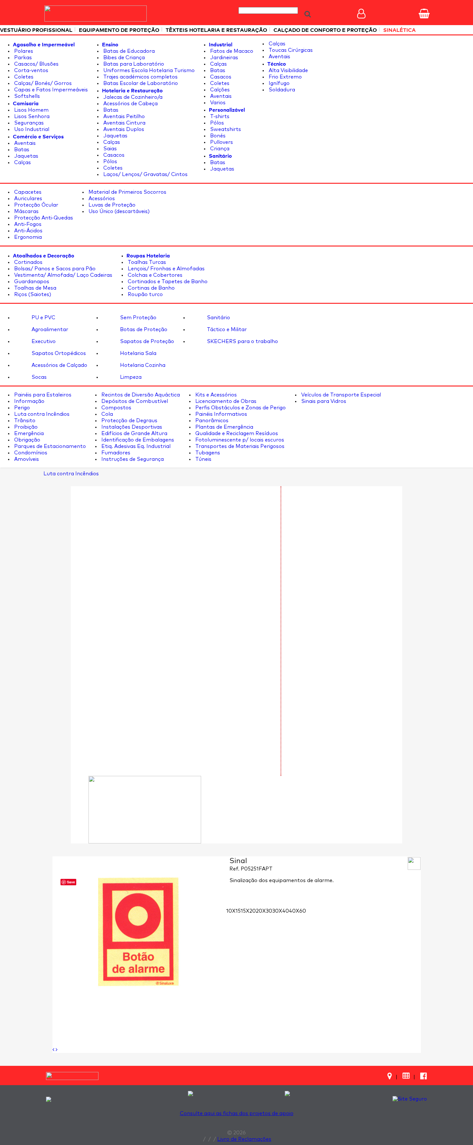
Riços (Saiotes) (32, 294)
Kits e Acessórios (215, 394)
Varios (217, 102)
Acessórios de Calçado (58, 365)
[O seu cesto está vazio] (424, 13)
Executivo (43, 341)
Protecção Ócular (35, 205)
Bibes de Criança (123, 57)
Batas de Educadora (128, 51)
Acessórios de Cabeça (130, 103)
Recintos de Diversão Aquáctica (140, 394)
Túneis (202, 459)
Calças (22, 162)
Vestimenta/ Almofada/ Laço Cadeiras (62, 275)
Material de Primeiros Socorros (126, 192)
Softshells (26, 96)
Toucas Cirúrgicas (290, 50)
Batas (21, 149)
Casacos (113, 155)
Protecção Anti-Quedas (43, 217)
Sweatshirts (225, 129)
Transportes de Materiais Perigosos (239, 446)
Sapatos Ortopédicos (58, 353)
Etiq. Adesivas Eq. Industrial (135, 446)
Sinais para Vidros (323, 401)
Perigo (21, 407)
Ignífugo (278, 83)
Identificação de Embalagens (137, 439)
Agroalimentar (49, 329)
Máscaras (26, 211)
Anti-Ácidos (27, 230)
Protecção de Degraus (128, 420)
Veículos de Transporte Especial (340, 394)
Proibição (25, 427)
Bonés (217, 135)
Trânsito (24, 420)
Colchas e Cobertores (154, 275)
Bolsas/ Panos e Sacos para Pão (54, 268)
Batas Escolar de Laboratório (140, 83)
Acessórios (101, 198)
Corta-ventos (30, 70)
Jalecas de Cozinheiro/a (132, 97)
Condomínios (30, 452)
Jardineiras (223, 57)
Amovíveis (26, 459)
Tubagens (207, 452)
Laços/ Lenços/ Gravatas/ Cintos (145, 174)
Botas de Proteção (143, 329)
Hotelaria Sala (137, 353)
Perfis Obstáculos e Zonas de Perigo (240, 407)
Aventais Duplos (123, 129)
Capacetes (27, 192)
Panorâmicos (211, 420)
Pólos (109, 161)
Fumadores (115, 452)
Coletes (23, 76)
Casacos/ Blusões (36, 64)
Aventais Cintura (123, 123)
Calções (219, 89)
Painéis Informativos (220, 414)
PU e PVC (42, 317)
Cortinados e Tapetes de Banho (167, 281)
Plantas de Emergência (223, 427)
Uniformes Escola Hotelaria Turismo (148, 70)
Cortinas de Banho (150, 288)
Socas (38, 377)
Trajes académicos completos (140, 76)
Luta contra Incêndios (41, 414)
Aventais (24, 143)
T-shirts (219, 116)
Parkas (22, 57)
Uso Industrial (31, 129)
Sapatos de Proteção (146, 341)
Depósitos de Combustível (134, 401)
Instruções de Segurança (132, 459)
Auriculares (27, 198)
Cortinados (27, 262)
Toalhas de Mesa (34, 288)
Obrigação (26, 439)
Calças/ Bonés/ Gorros (42, 83)
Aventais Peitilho (123, 116)
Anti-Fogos (27, 224)
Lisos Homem (31, 110)
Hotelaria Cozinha (142, 365)
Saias (109, 148)
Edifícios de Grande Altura (133, 433)
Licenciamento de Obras (225, 401)
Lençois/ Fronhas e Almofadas (165, 268)
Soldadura (281, 89)
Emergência (28, 433)
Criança (219, 148)
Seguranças (28, 123)
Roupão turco (144, 294)
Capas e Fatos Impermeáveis (50, 89)
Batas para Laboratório (133, 64)
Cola (106, 414)
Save (71, 882)
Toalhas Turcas (146, 262)
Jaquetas (25, 156)
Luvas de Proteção (111, 205)
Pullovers (221, 142)
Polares (23, 51)
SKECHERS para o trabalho (242, 341)
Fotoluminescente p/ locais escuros (239, 439)
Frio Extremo (284, 76)
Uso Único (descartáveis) (118, 211)
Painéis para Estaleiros (42, 394)
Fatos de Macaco (231, 51)
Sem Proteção (137, 317)
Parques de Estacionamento (49, 446)
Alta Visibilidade (287, 70)
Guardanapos (31, 281)
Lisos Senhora (31, 116)
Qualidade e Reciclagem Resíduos (236, 433)
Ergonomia (27, 237)
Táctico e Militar (226, 329)
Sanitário (218, 317)
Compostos (115, 407)
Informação (28, 401)
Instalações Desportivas (131, 427)
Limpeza (130, 377)
